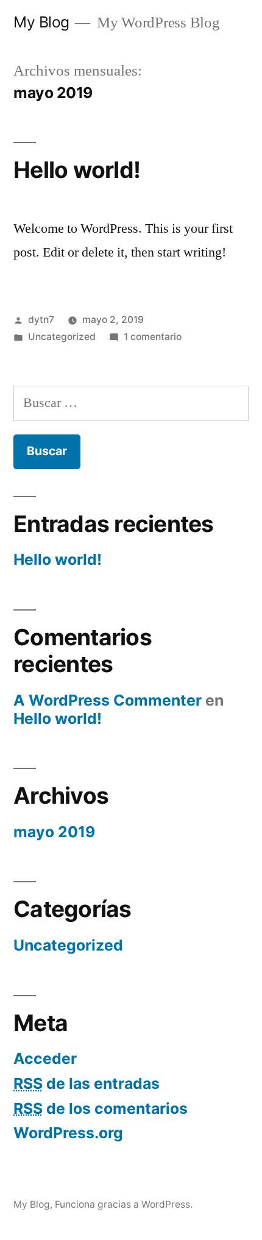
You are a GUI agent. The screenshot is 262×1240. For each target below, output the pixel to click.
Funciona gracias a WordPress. (124, 1204)
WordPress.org (68, 1133)
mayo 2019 (54, 832)
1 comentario (153, 336)
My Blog (41, 22)
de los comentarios (100, 1108)
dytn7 (41, 319)
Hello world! (76, 169)
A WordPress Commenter (107, 700)
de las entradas (86, 1083)
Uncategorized (62, 336)
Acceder (45, 1058)
